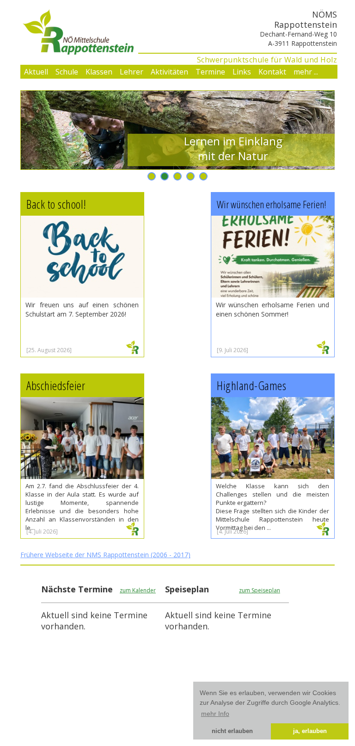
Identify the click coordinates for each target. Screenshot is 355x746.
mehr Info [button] (215, 713)
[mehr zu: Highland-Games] (322, 532)
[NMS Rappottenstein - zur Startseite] (77, 51)
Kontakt (272, 72)
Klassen (99, 72)
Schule (66, 72)
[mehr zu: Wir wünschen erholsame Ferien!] (322, 350)
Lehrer (131, 72)
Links (242, 72)
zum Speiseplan (259, 590)
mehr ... (306, 72)
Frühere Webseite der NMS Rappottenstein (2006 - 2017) (105, 554)
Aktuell (36, 72)
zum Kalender (138, 590)
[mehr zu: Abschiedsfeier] (132, 532)
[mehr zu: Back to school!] (132, 350)
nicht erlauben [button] (232, 731)
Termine (210, 72)
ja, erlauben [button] (310, 731)
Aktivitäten (169, 72)
